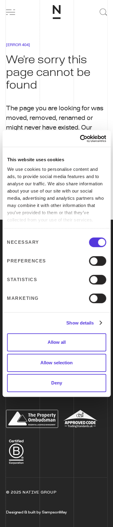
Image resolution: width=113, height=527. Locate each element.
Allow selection (56, 362)
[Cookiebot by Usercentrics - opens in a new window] (80, 139)
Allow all (57, 342)
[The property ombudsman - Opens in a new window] (32, 419)
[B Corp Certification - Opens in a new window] (16, 450)
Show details (80, 322)
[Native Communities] (57, 12)
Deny (56, 382)
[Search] (102, 12)
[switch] (97, 261)
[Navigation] (10, 12)
